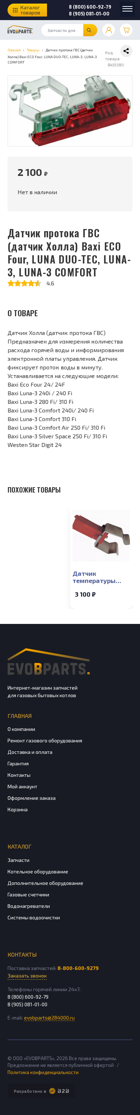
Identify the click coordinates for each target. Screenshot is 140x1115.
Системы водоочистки (34, 917)
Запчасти (18, 860)
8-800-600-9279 (78, 968)
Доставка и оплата (30, 752)
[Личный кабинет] (108, 30)
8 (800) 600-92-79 (90, 7)
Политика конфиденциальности (43, 1072)
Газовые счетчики (28, 894)
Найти (90, 30)
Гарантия (18, 763)
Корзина (18, 809)
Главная (20, 715)
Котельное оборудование (38, 871)
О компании (21, 729)
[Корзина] (126, 30)
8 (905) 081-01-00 (89, 14)
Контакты (19, 775)
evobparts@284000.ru (49, 1017)
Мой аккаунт (22, 786)
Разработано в (30, 1090)
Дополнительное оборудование (45, 883)
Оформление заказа (32, 798)
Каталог (20, 846)
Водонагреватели (29, 906)
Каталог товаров (30, 9)
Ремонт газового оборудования (45, 740)
